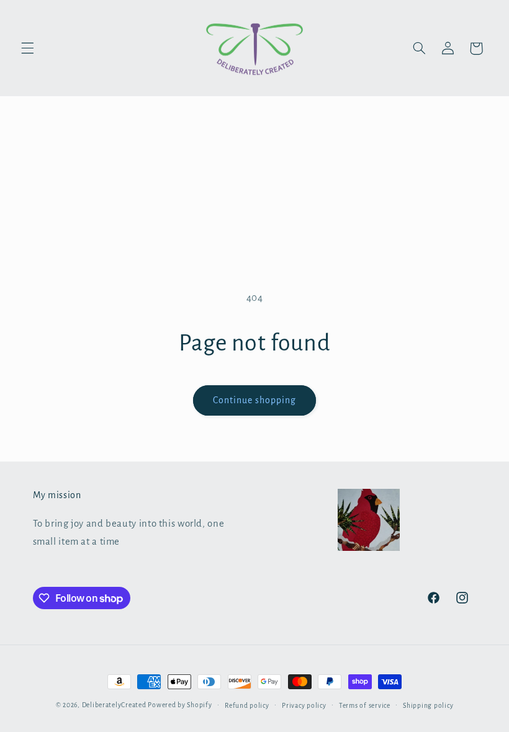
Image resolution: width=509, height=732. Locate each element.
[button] (27, 48)
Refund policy (247, 705)
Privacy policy (304, 705)
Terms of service (364, 705)
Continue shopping (255, 400)
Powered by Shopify (180, 705)
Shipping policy (428, 705)
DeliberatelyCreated (114, 705)
